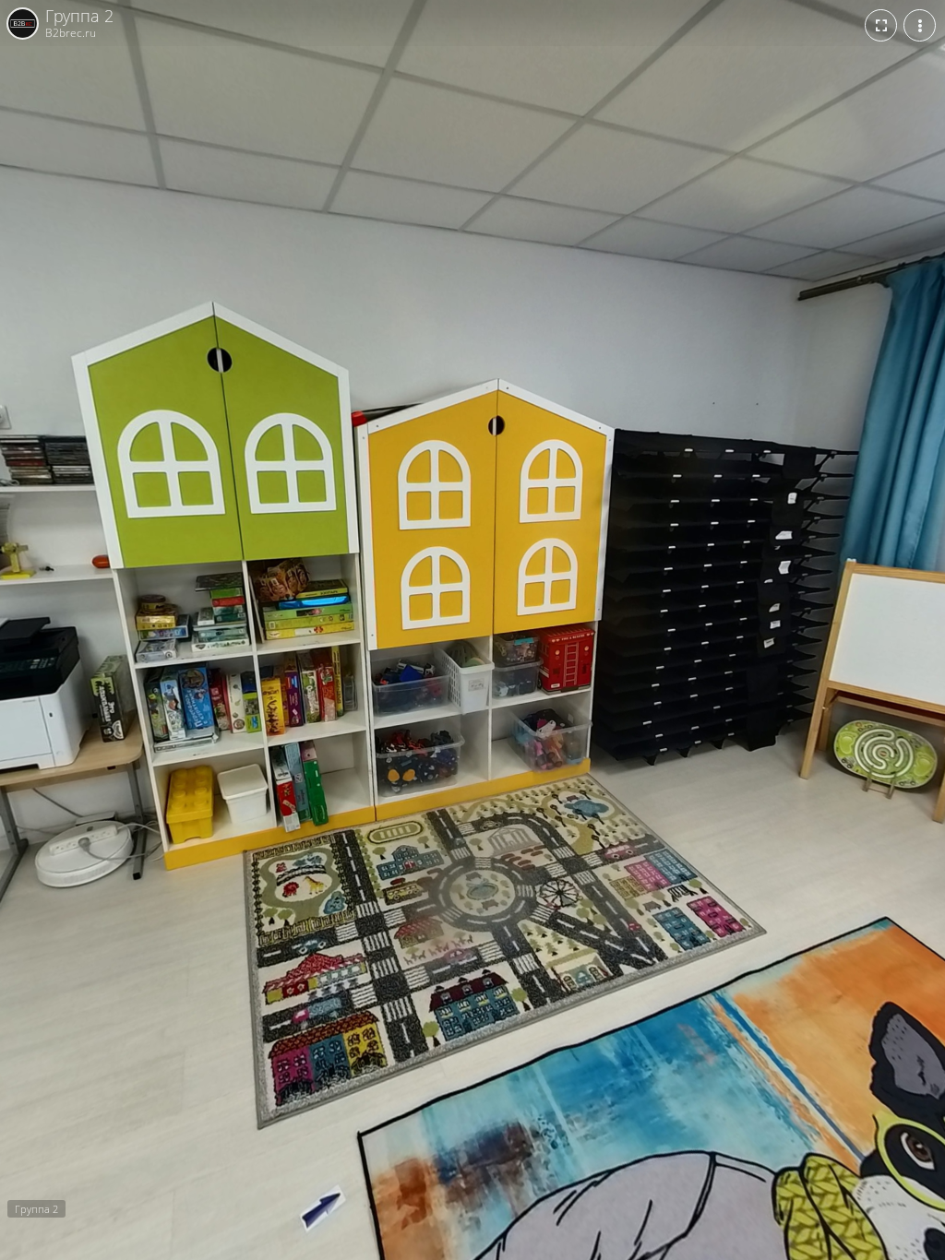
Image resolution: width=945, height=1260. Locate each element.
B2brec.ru (70, 32)
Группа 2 (79, 16)
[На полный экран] (881, 25)
